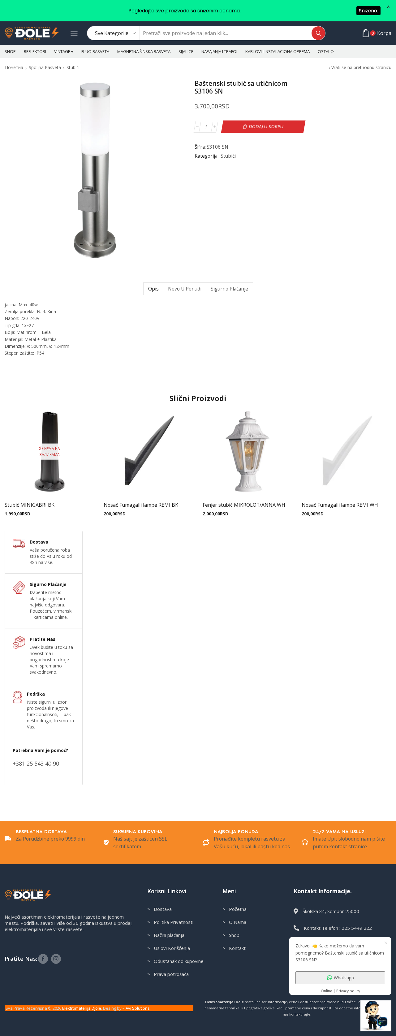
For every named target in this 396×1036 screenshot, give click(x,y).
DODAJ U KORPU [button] (148, 486)
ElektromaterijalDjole (81, 1008)
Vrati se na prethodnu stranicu (361, 67)
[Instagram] (56, 959)
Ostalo (326, 51)
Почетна (14, 67)
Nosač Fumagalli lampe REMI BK (141, 504)
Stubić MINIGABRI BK (29, 504)
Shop (10, 51)
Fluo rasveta (95, 51)
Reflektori (35, 51)
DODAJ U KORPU (266, 126)
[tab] (153, 288)
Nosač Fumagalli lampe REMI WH (340, 504)
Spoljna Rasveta (45, 67)
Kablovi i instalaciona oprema (277, 51)
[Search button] (318, 33)
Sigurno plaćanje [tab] (229, 289)
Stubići (73, 67)
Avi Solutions (138, 1008)
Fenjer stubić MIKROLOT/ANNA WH (244, 504)
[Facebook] (43, 959)
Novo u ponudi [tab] (184, 289)
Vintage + (63, 51)
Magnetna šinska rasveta (143, 51)
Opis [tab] (153, 289)
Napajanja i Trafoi (219, 51)
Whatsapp (344, 978)
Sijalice (186, 51)
